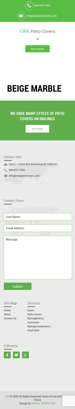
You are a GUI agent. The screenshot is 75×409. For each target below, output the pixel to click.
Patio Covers (34, 314)
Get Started (37, 128)
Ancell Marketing (43, 403)
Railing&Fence (35, 318)
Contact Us (10, 318)
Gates (30, 310)
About (7, 314)
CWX (7, 396)
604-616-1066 (42, 5)
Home (7, 310)
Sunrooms (33, 322)
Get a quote (37, 49)
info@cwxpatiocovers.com (41, 16)
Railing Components (39, 326)
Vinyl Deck (33, 330)
